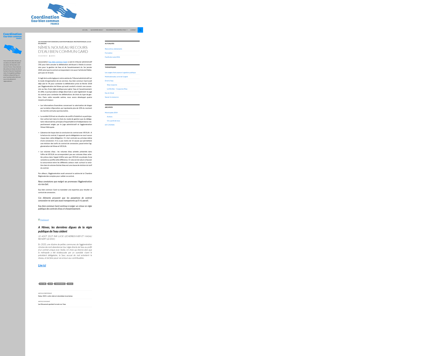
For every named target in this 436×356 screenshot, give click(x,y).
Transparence (60, 283)
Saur (50, 283)
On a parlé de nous (113, 121)
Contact (133, 30)
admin (53, 56)
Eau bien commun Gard (57, 62)
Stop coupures (112, 85)
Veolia (70, 283)
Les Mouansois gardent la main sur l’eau (52, 303)
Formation (108, 53)
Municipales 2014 (111, 112)
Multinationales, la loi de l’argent (116, 77)
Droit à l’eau (109, 81)
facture (43, 283)
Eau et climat (109, 93)
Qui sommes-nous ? (97, 30)
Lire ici (42, 265)
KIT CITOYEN (109, 125)
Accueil (85, 30)
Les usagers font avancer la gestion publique (55, 42)
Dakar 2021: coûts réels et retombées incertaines (55, 294)
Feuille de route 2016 (112, 57)
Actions (109, 117)
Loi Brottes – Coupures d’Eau (117, 89)
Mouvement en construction (116, 30)
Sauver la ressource (112, 97)
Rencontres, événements (113, 49)
